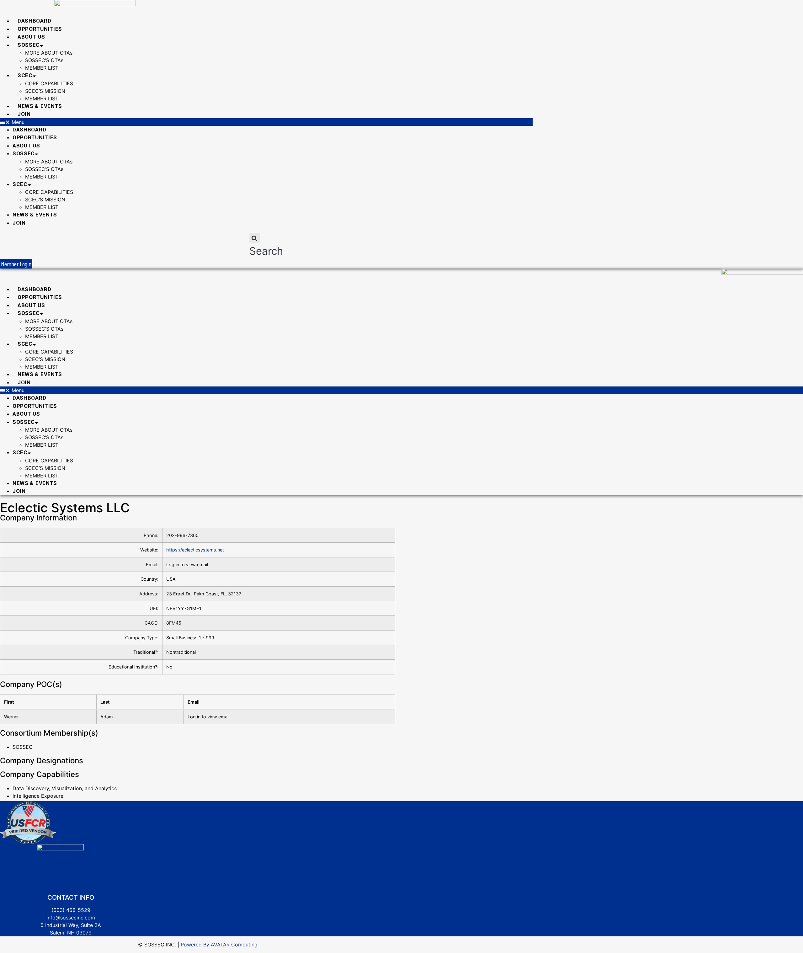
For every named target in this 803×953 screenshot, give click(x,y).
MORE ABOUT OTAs (48, 53)
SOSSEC (29, 45)
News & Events (40, 106)
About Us (31, 37)
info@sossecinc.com (70, 917)
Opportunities (40, 29)
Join (24, 114)
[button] (266, 122)
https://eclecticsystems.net (195, 549)
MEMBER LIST (41, 68)
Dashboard (34, 21)
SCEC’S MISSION (45, 91)
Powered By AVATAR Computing (218, 944)
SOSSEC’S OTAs (44, 60)
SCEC (25, 75)
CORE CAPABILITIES (49, 83)
